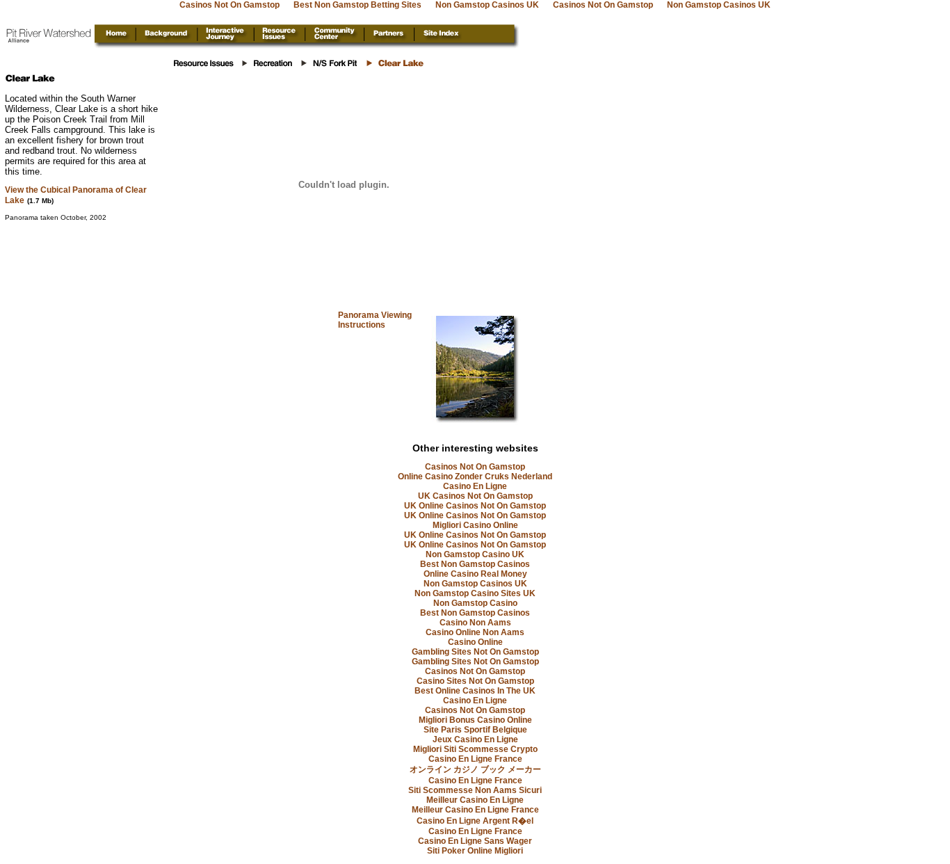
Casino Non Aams (475, 622)
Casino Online (475, 642)
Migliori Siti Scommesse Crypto (475, 749)
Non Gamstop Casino (475, 603)
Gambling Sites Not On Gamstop (475, 652)
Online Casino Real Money (475, 574)
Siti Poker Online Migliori (475, 851)
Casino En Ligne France (475, 759)
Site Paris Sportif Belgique (475, 730)
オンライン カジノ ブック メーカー (475, 769)
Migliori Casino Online (475, 525)
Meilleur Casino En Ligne (475, 800)
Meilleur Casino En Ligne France (475, 810)
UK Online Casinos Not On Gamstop (475, 506)
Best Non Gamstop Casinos (475, 564)
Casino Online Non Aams (475, 632)
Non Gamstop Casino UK (475, 554)
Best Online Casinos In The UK (475, 691)
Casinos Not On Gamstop (475, 467)
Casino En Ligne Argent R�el (475, 821)
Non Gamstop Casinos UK (475, 584)
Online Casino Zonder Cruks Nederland (475, 476)
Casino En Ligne (475, 486)
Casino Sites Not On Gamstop (475, 681)
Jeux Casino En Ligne (475, 739)
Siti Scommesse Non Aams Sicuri (475, 790)
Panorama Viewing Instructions (375, 320)
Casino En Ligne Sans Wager (475, 841)
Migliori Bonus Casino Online (475, 720)
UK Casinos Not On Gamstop (475, 496)
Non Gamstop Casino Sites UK (475, 593)
